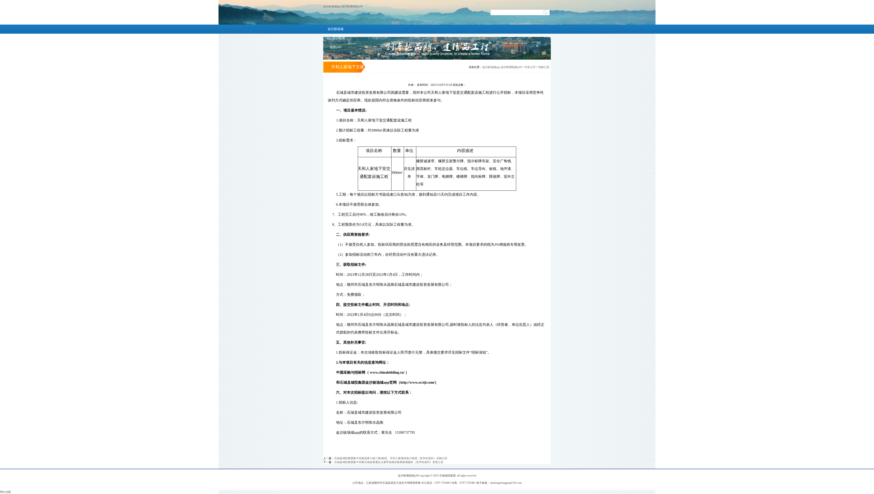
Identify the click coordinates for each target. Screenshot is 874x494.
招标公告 (544, 67)
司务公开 (530, 67)
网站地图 (5, 492)
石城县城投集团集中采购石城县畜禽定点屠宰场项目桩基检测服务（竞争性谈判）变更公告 (388, 462)
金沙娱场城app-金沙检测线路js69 (343, 6)
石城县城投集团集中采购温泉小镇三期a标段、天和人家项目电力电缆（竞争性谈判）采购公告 (390, 458)
